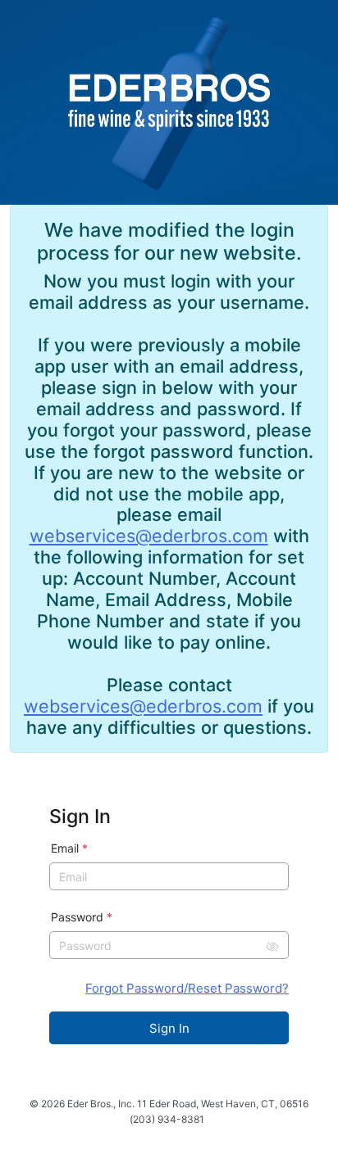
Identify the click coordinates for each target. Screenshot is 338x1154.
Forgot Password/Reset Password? (187, 988)
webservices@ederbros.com (149, 535)
